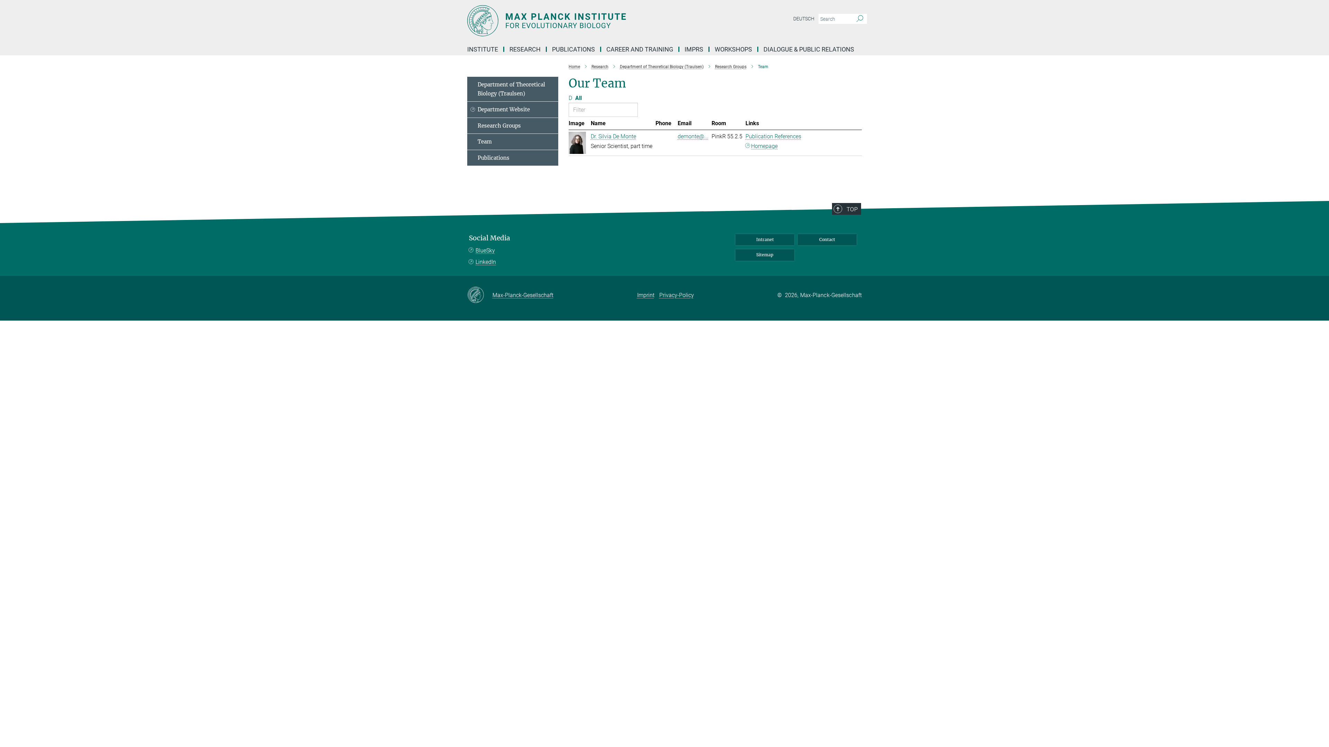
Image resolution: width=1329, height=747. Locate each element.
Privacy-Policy (676, 295)
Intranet (765, 239)
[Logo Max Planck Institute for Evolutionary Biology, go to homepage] (597, 20)
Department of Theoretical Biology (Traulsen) (511, 89)
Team (485, 141)
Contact (827, 239)
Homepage (764, 146)
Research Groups (499, 125)
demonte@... (693, 136)
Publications (493, 158)
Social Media (489, 238)
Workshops (733, 49)
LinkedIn (486, 262)
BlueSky (485, 250)
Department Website (504, 109)
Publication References (773, 136)
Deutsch (803, 18)
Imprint (645, 295)
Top (852, 209)
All (578, 98)
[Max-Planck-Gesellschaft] (479, 295)
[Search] (860, 19)
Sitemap (765, 254)
